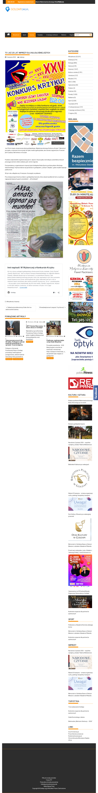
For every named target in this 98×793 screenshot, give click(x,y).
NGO (69, 82)
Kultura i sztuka (73, 72)
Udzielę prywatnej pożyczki (49, 784)
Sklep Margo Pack (49, 786)
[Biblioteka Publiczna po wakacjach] (80, 478)
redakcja (21, 57)
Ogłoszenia (71, 85)
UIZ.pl (70, 740)
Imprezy (32, 35)
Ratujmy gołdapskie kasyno (76, 424)
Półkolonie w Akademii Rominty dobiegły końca (80, 626)
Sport (24, 35)
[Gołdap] (8, 34)
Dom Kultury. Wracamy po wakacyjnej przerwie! (79, 515)
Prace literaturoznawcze (75, 734)
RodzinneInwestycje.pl (75, 736)
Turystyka (40, 35)
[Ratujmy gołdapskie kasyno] (80, 432)
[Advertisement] (65, 18)
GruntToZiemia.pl (73, 732)
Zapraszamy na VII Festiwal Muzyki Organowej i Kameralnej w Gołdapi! (78, 592)
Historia (70, 66)
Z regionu (71, 113)
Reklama (63, 35)
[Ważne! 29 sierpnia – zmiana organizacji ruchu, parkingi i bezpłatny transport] (80, 504)
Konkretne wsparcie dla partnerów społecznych (78, 612)
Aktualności (16, 35)
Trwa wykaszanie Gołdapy (76, 707)
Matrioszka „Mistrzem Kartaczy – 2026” (80, 721)
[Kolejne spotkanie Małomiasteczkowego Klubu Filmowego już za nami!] (80, 412)
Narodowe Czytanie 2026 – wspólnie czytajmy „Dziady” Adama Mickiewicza (80, 443)
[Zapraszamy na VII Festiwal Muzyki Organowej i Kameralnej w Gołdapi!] (80, 601)
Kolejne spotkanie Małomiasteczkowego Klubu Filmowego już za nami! (80, 401)
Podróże (70, 91)
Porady (70, 94)
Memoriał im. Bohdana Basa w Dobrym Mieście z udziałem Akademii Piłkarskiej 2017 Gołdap (80, 545)
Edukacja (71, 60)
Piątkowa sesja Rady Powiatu (41, 2)
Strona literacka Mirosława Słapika (78, 738)
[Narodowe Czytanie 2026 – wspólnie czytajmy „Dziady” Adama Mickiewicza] (80, 454)
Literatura (71, 75)
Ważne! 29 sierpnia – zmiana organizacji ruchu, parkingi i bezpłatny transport (80, 494)
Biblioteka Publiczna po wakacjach (78, 464)
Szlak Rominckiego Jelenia (76, 717)
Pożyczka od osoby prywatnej (49, 782)
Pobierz (70, 88)
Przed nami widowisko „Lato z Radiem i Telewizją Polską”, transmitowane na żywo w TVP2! (80, 552)
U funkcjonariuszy (18, 359)
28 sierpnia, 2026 (11, 336)
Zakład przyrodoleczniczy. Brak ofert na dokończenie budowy (18, 308)
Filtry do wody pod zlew (49, 778)
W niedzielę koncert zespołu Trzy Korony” (51, 307)
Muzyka (70, 78)
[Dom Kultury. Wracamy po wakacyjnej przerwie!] (79, 529)
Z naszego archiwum (52, 35)
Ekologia (70, 63)
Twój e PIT (49, 780)
